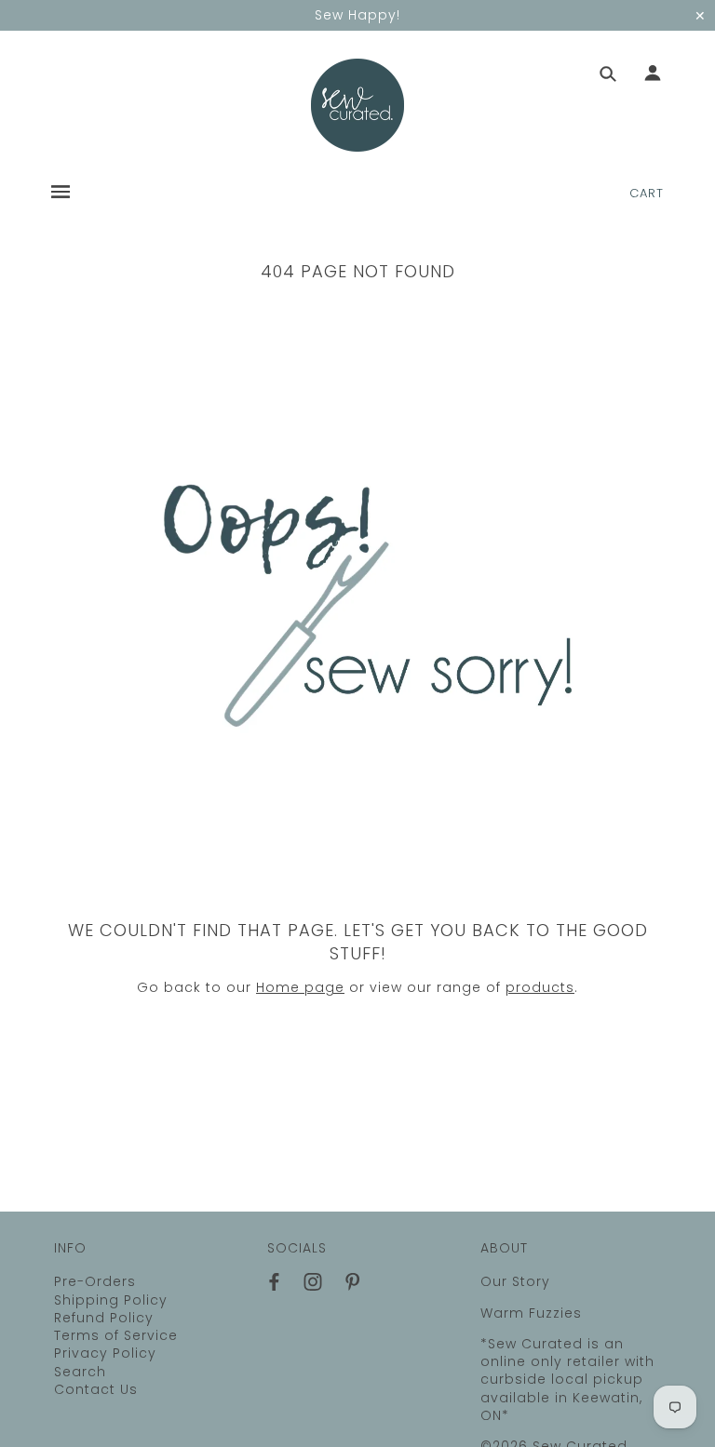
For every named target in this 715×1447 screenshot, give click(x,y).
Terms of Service (116, 1335)
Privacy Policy (105, 1353)
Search (80, 1371)
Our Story (515, 1281)
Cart (646, 193)
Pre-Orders (95, 1281)
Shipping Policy (111, 1300)
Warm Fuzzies (531, 1313)
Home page (300, 987)
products (540, 987)
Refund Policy (104, 1317)
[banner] (357, 105)
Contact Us (96, 1389)
